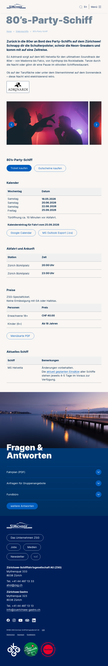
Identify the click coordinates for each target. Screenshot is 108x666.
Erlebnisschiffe (22, 31)
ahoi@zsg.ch (15, 585)
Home (9, 31)
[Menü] (99, 7)
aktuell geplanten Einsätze (63, 371)
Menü (94, 7)
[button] (11, 125)
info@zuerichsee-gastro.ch (23, 609)
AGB (43, 630)
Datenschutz (11, 634)
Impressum (20, 634)
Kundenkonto (31, 634)
